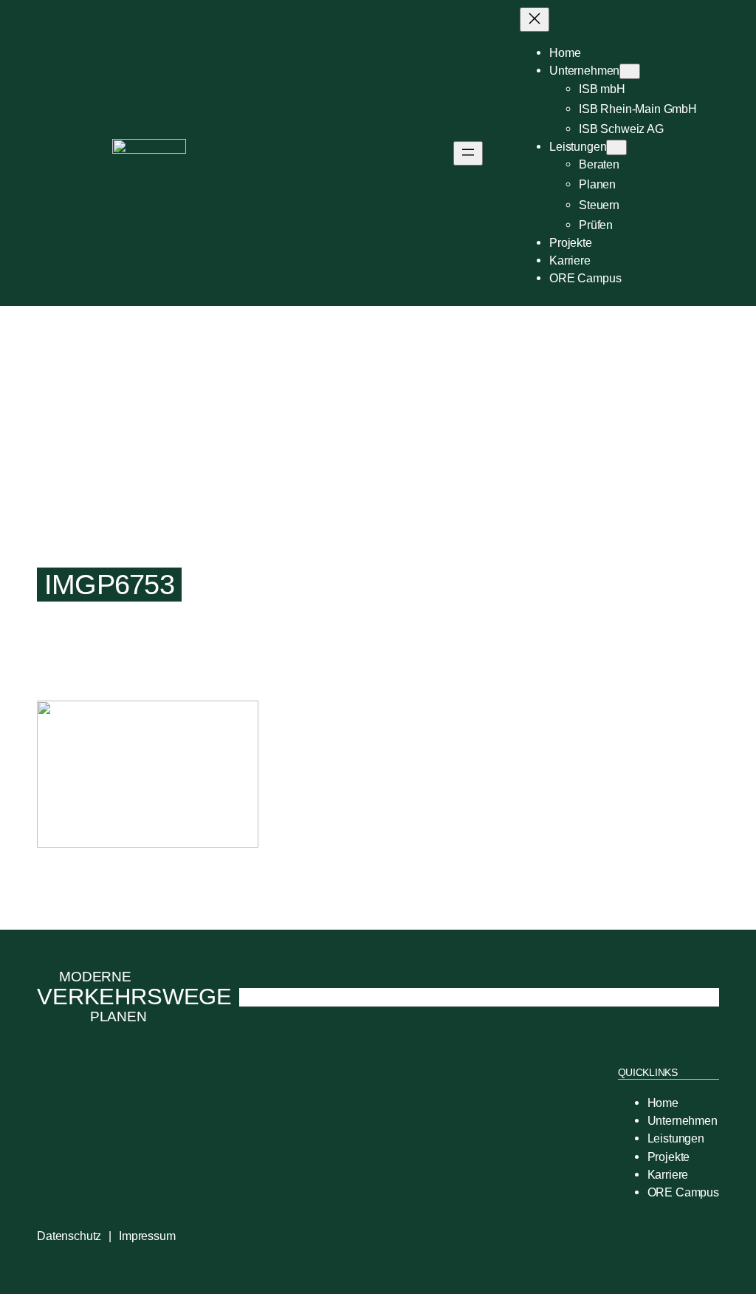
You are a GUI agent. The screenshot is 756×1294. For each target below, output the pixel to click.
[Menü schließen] (534, 19)
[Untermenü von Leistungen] (616, 147)
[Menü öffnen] (468, 153)
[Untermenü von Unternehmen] (629, 71)
